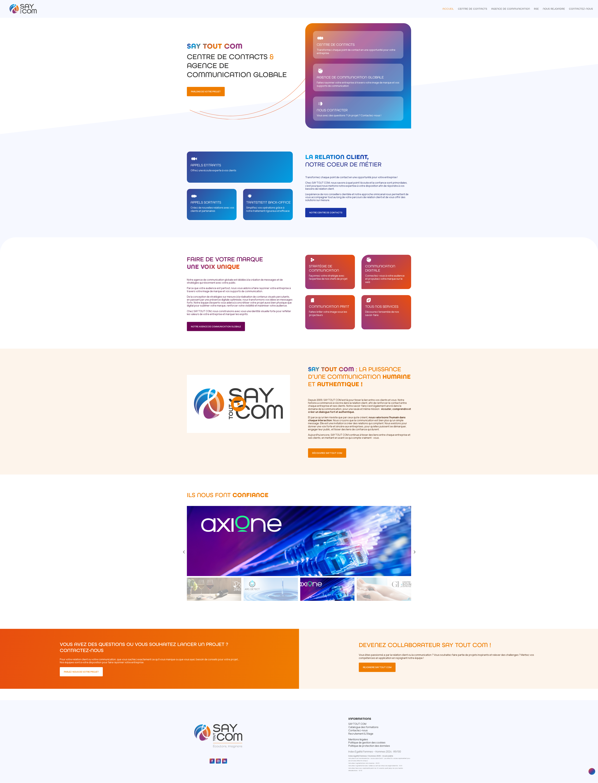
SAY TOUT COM (357, 724)
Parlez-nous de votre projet (81, 671)
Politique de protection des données (369, 745)
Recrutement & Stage (360, 733)
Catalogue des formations (363, 727)
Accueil (448, 9)
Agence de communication (510, 9)
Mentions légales (358, 739)
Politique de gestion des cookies (366, 742)
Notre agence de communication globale (216, 326)
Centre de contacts (472, 9)
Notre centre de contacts (325, 212)
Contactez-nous (581, 9)
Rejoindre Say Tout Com (377, 667)
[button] (184, 552)
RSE (536, 9)
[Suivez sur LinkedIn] (224, 761)
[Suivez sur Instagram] (218, 761)
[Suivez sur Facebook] (212, 761)
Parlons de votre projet (206, 91)
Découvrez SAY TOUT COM (327, 452)
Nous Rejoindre (554, 9)
